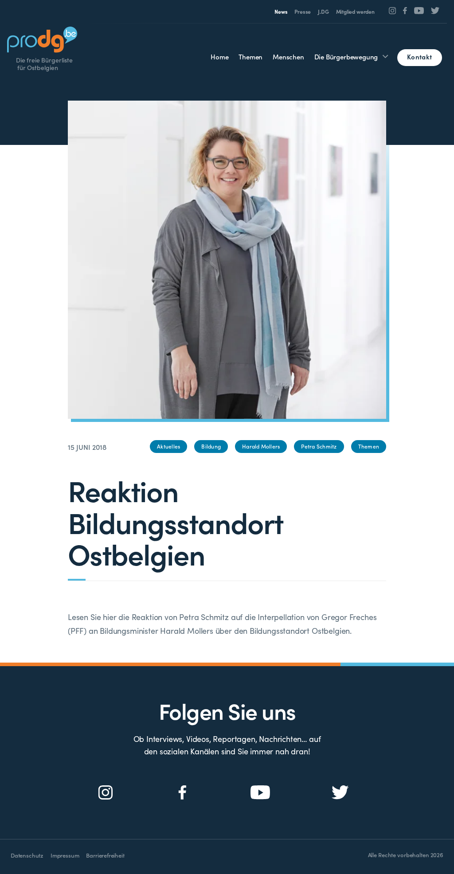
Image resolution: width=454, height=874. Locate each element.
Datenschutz (27, 855)
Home (219, 56)
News (280, 11)
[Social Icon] (392, 10)
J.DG (323, 11)
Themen (250, 56)
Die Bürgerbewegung (346, 56)
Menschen (288, 56)
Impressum (65, 855)
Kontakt (419, 56)
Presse (302, 11)
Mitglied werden (355, 11)
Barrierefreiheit (105, 855)
